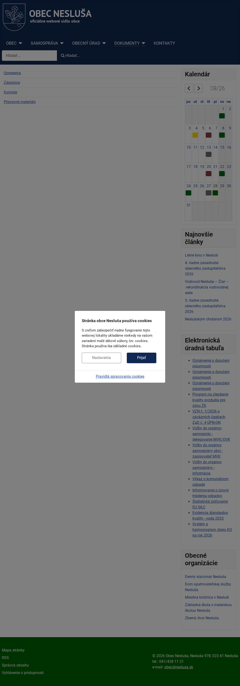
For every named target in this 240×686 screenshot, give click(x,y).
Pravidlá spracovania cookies (120, 376)
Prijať (141, 357)
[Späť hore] (231, 677)
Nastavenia (101, 357)
